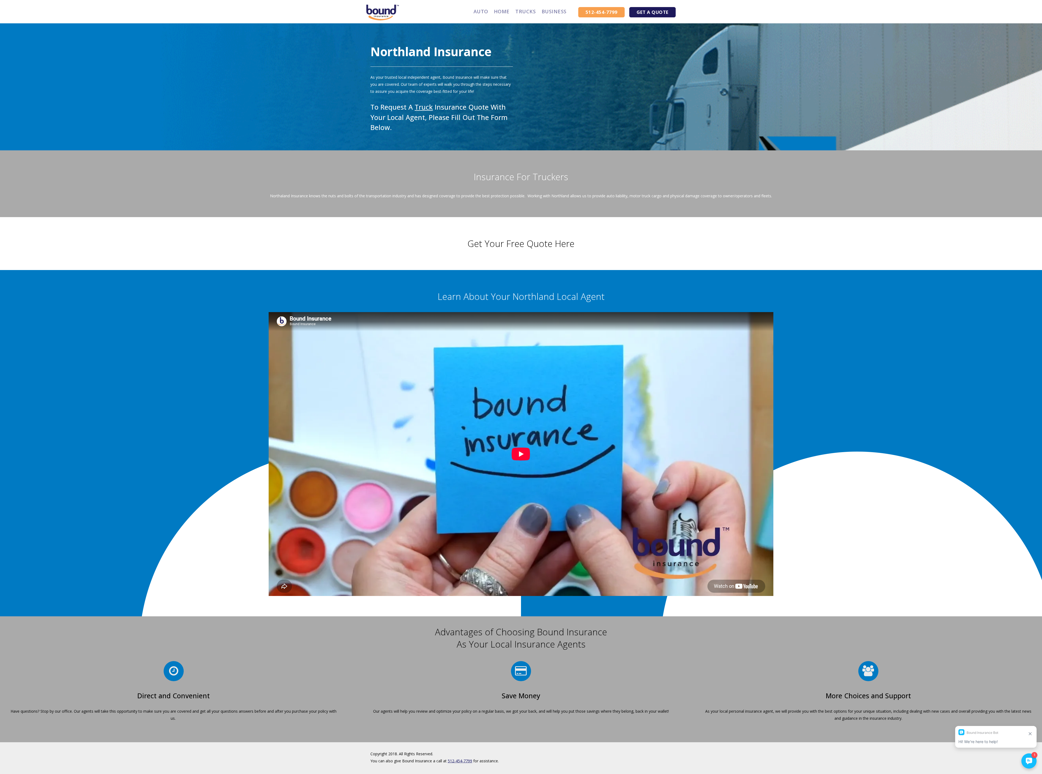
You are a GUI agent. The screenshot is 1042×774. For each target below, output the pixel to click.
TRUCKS (525, 11)
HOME (502, 11)
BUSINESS (554, 11)
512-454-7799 (460, 760)
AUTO (481, 11)
